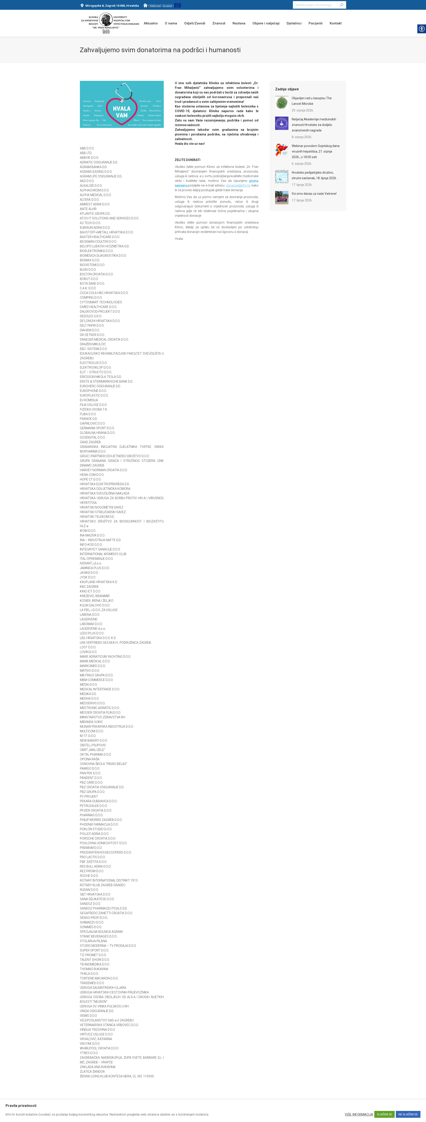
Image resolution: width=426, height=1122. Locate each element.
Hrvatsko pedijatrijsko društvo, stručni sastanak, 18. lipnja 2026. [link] (314, 175)
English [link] (167, 5)
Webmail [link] (155, 5)
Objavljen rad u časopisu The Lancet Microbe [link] (312, 100)
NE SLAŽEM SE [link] (408, 1114)
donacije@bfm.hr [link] (238, 185)
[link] (145, 5)
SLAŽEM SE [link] (384, 1114)
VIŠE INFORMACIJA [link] (359, 1114)
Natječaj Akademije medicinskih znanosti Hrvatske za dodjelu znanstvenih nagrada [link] (314, 124)
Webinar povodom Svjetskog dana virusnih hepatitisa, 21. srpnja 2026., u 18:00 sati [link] (315, 151)
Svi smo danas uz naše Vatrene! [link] (314, 193)
